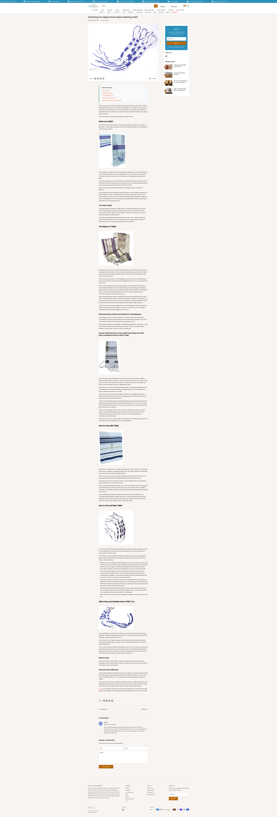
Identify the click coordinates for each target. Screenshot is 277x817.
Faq (126, 801)
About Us (128, 788)
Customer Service (130, 792)
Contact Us (128, 790)
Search (127, 796)
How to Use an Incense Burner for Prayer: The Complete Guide (180, 81)
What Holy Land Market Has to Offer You (111, 100)
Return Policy (150, 788)
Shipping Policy (150, 790)
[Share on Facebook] (95, 79)
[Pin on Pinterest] (98, 79)
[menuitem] (95, 10)
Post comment (106, 766)
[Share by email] (103, 79)
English (90, 807)
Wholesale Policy (151, 794)
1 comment (154, 78)
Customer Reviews (130, 798)
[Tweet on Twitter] (101, 79)
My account (174, 6)
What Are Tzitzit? (106, 90)
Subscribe (176, 43)
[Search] (156, 6)
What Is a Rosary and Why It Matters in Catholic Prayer (180, 89)
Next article (144, 709)
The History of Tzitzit (107, 93)
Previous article (103, 709)
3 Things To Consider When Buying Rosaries (180, 65)
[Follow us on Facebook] (166, 56)
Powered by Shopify (92, 812)
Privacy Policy (150, 792)
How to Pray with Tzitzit (107, 95)
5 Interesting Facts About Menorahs (179, 73)
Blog (127, 794)
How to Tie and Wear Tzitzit (108, 97)
